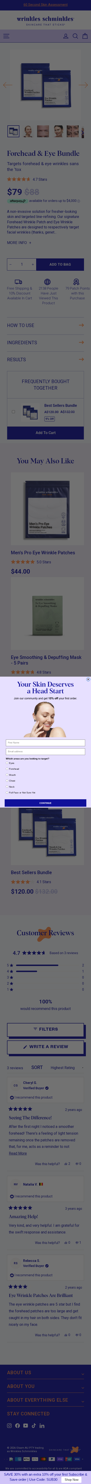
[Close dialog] (88, 679)
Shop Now (71, 1479)
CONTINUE (45, 803)
